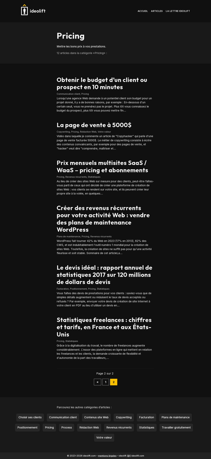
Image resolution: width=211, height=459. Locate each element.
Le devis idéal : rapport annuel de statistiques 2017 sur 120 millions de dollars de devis (104, 275)
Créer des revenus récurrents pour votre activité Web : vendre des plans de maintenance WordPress (103, 218)
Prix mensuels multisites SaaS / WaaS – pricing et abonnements (102, 166)
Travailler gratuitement (176, 427)
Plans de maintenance (68, 236)
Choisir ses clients (30, 417)
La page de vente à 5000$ (94, 125)
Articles (157, 11)
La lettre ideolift (178, 11)
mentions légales (107, 455)
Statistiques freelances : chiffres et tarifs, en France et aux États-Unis (104, 327)
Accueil (143, 11)
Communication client (68, 93)
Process (66, 427)
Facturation (63, 288)
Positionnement (78, 288)
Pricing (85, 93)
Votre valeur (104, 131)
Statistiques (94, 176)
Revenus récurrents (76, 176)
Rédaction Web (88, 131)
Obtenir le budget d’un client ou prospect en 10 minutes (102, 83)
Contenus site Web (96, 417)
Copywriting (63, 131)
